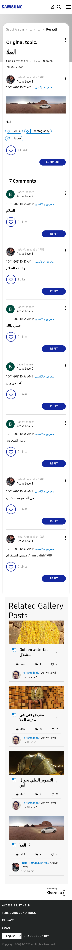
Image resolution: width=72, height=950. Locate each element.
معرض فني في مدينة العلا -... (31, 717)
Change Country (36, 936)
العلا (22, 845)
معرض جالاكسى (44, 87)
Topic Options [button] (58, 40)
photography (41, 131)
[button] (59, 78)
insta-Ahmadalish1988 (35, 863)
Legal (6, 928)
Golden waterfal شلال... (33, 652)
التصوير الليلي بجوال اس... (36, 782)
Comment (52, 162)
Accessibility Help (16, 905)
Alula (17, 131)
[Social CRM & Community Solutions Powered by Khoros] (56, 892)
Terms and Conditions (19, 913)
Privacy (8, 920)
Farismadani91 (32, 673)
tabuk (17, 138)
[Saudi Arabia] (12, 6)
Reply (54, 233)
